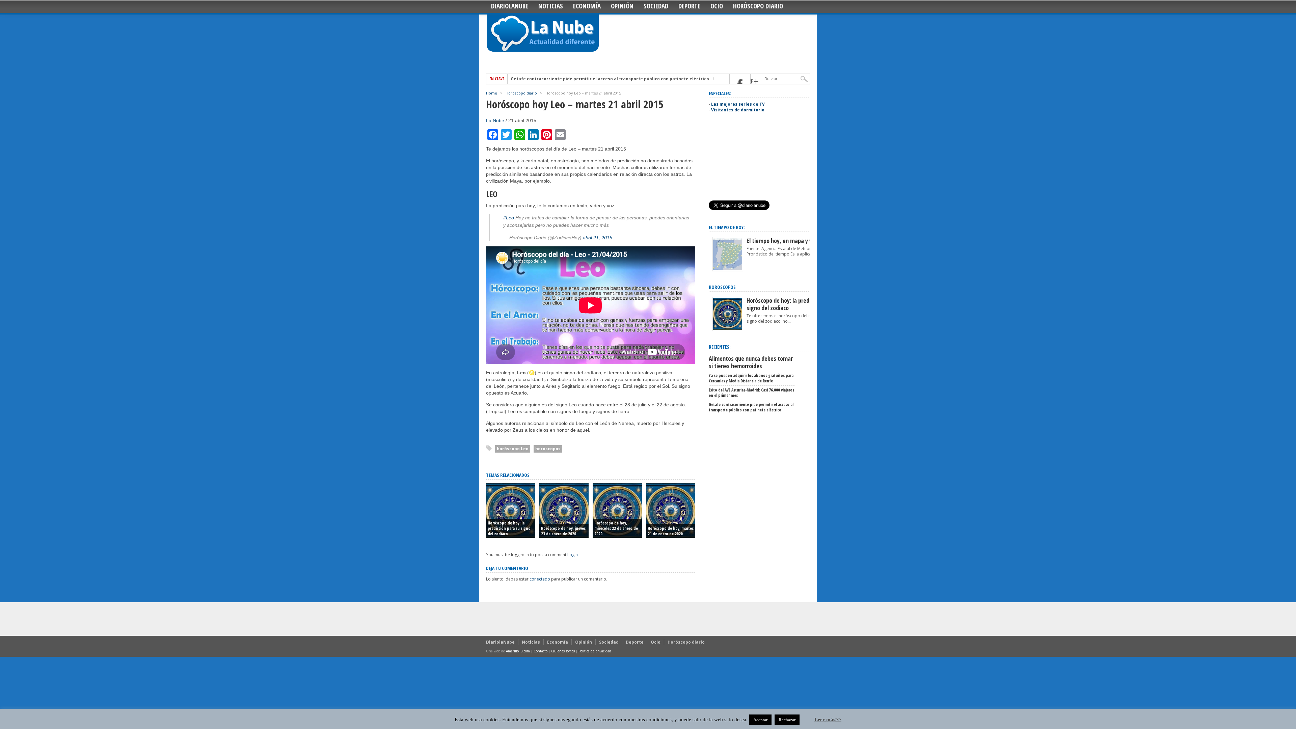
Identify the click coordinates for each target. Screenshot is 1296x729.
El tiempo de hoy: (727, 227)
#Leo (508, 217)
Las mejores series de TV (738, 104)
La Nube (495, 120)
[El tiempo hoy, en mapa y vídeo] (727, 270)
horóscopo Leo (513, 449)
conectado (540, 579)
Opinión (622, 6)
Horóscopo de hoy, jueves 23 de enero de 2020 (563, 531)
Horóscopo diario (758, 6)
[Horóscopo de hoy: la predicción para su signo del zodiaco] (727, 329)
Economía (587, 6)
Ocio (716, 6)
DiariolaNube (509, 6)
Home (491, 93)
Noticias (550, 6)
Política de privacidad (594, 651)
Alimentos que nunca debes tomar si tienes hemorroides (751, 362)
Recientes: (720, 347)
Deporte (689, 6)
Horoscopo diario (521, 93)
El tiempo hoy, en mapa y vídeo (784, 240)
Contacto (540, 651)
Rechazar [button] (787, 719)
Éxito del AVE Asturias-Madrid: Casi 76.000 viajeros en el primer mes (751, 392)
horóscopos (548, 449)
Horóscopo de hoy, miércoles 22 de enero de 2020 (616, 528)
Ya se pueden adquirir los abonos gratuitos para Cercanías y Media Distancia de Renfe (751, 378)
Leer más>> (827, 719)
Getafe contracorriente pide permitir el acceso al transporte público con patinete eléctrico (610, 79)
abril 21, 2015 (597, 237)
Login (572, 555)
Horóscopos (722, 287)
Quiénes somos (563, 651)
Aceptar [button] (760, 719)
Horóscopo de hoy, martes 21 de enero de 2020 (671, 531)
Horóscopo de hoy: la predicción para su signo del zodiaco (509, 528)
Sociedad (656, 6)
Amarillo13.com (518, 651)
